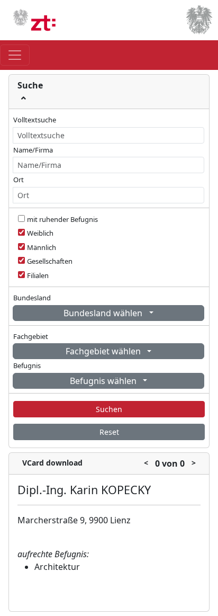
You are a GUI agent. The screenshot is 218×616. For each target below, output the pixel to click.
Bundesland (32, 297)
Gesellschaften (49, 261)
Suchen (109, 409)
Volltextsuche (34, 119)
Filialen (38, 275)
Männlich (41, 247)
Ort (18, 179)
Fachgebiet (30, 336)
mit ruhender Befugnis (62, 219)
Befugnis (27, 365)
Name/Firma (33, 150)
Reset (109, 432)
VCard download (52, 463)
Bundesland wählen (103, 313)
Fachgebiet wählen (104, 351)
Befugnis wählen (104, 381)
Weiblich (40, 233)
